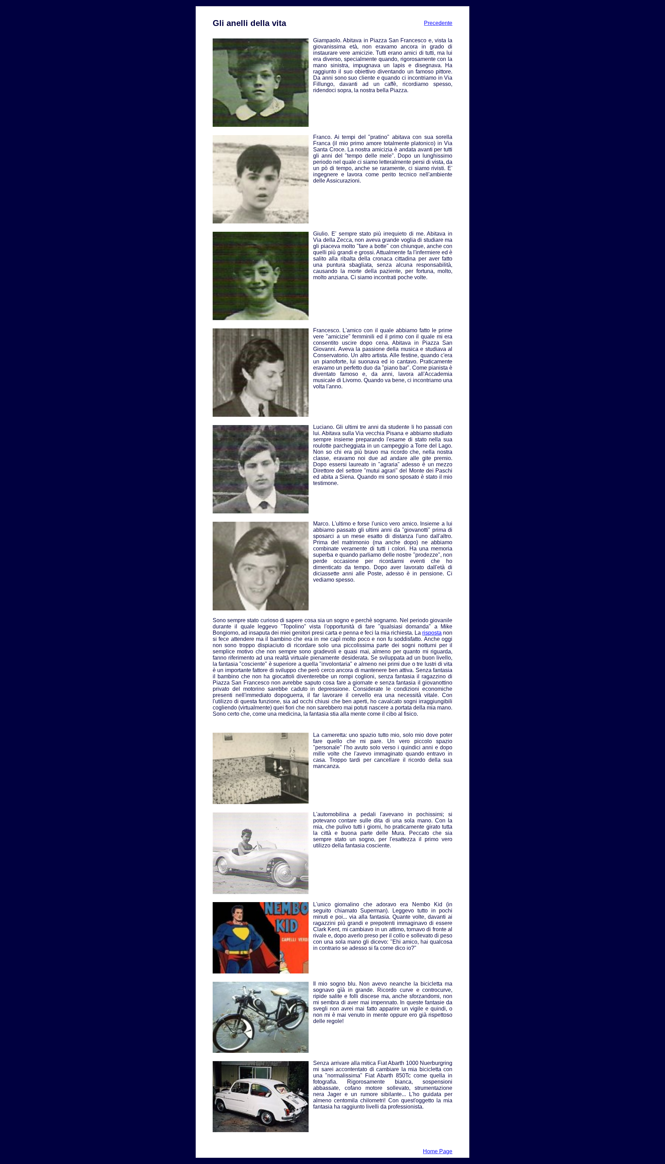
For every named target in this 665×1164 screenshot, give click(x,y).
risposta (432, 633)
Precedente (438, 23)
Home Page (437, 1151)
